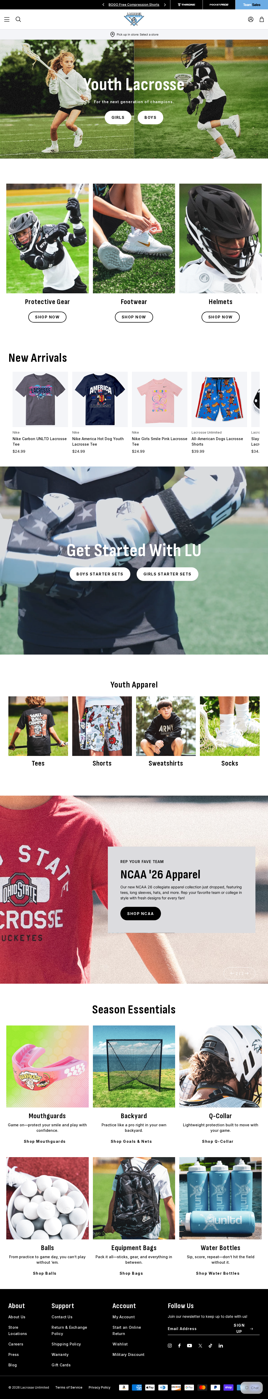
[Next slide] (247, 973)
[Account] (250, 19)
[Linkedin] (221, 1345)
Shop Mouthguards (45, 1141)
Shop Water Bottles (218, 1273)
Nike (16, 432)
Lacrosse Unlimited (207, 432)
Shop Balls (45, 1273)
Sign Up (239, 1328)
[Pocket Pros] (219, 5)
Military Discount (128, 1354)
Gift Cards (61, 1365)
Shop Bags (131, 1273)
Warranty (60, 1354)
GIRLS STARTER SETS (167, 574)
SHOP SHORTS (181, 916)
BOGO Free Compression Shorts (134, 5)
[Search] (18, 19)
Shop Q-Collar (218, 1141)
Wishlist (120, 1344)
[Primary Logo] (134, 19)
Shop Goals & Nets (131, 1141)
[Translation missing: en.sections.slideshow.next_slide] (165, 5)
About (16, 1306)
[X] (200, 1346)
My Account (124, 1317)
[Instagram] (170, 1346)
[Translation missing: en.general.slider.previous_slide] (103, 5)
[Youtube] (189, 1346)
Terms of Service (68, 1387)
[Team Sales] (252, 5)
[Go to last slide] (233, 973)
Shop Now (47, 317)
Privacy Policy (99, 1387)
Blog (12, 1365)
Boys (150, 117)
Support (63, 1306)
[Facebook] (179, 1346)
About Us (16, 1317)
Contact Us (62, 1317)
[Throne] (187, 5)
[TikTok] (210, 1345)
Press (13, 1354)
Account (124, 1306)
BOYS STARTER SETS (100, 574)
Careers (15, 1344)
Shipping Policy (66, 1344)
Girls (118, 117)
